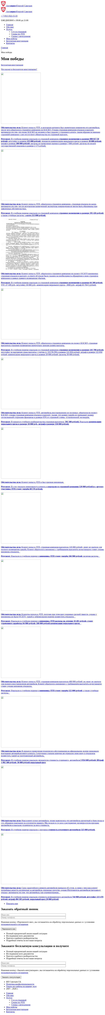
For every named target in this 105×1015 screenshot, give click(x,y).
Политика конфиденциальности (20, 984)
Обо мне (10, 27)
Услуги (9, 29)
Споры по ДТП (18, 34)
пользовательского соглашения (14, 924)
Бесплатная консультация (17, 41)
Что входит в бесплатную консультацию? (19, 69)
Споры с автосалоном (20, 36)
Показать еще (12, 903)
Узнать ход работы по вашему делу (21, 986)
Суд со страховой (18, 32)
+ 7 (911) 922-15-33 (9, 16)
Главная (9, 25)
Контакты (10, 43)
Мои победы (11, 39)
